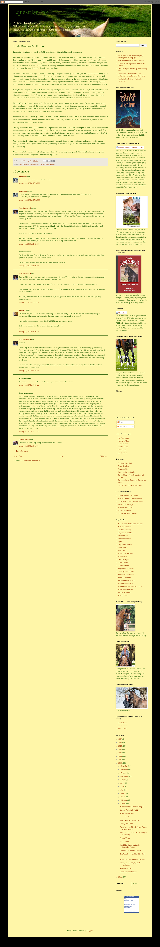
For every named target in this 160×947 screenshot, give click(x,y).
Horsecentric (122, 556)
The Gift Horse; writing (47, 164)
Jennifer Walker (123, 441)
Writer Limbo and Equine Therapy (132, 859)
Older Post (104, 456)
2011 (120, 756)
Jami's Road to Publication (129, 820)
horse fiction (128, 906)
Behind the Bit (123, 535)
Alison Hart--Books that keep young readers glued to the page (130, 56)
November (124, 769)
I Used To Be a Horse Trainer (130, 850)
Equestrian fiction (129, 904)
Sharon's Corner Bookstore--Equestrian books (132, 481)
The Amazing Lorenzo (126, 507)
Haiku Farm (122, 547)
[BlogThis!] (47, 161)
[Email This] (44, 161)
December (124, 766)
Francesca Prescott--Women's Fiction (131, 60)
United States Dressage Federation (130, 485)
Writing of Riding (124, 592)
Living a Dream (123, 565)
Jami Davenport (24, 164)
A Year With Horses (125, 527)
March (123, 797)
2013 (120, 749)
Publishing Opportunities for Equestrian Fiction (130, 846)
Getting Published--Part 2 (129, 810)
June (122, 786)
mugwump (23, 176)
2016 (120, 739)
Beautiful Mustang (124, 530)
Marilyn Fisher (123, 447)
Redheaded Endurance (126, 574)
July (122, 783)
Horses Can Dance (124, 510)
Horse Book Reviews (125, 553)
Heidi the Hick (24, 439)
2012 (120, 752)
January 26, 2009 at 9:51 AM (29, 431)
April (122, 793)
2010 (120, 759)
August (123, 779)
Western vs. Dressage (125, 504)
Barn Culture (124, 841)
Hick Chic (121, 550)
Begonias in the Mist (125, 533)
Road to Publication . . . (128, 813)
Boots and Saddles (124, 538)
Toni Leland (122, 728)
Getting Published (126, 823)
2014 (120, 746)
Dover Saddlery (123, 466)
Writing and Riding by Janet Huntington (130, 864)
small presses (34, 164)
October (123, 773)
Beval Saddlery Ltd (125, 463)
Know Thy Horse (126, 817)
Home (61, 456)
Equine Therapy (125, 838)
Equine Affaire (123, 469)
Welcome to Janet (126, 868)
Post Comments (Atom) (31, 460)
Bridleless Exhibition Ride (127, 513)
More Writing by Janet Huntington (132, 806)
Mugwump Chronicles (126, 568)
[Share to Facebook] (51, 161)
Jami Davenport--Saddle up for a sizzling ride (132, 69)
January (123, 803)
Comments (123, 426)
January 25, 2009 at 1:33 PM (29, 244)
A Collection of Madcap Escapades (130, 524)
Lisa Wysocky (123, 444)
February (123, 800)
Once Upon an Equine (126, 571)
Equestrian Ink (30, 12)
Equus (120, 541)
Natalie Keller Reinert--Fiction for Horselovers (130, 80)
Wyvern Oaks (122, 595)
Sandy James (122, 453)
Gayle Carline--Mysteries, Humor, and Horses (131, 64)
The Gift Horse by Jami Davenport (130, 498)
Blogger (89, 930)
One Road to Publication (128, 872)
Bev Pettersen (123, 723)
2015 (120, 742)
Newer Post (18, 456)
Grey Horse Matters (125, 544)
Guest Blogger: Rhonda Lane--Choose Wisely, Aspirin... (133, 828)
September (124, 776)
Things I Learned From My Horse (130, 586)
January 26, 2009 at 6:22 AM (29, 385)
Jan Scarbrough (123, 438)
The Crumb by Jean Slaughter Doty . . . (133, 855)
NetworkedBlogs (129, 896)
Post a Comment (22, 451)
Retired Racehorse (124, 577)
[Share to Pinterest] (54, 161)
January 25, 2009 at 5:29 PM (29, 266)
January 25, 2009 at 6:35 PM (29, 370)
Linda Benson (123, 562)
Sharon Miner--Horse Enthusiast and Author (131, 476)
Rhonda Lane (122, 450)
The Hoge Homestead (125, 583)
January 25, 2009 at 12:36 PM (29, 183)
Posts (121, 422)
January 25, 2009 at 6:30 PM (29, 331)
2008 (120, 877)
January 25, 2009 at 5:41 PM (29, 302)
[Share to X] (49, 161)
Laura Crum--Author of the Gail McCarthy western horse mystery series (132, 74)
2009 (120, 763)
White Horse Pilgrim (125, 589)
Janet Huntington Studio (126, 472)
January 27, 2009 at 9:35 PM (29, 446)
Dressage (127, 907)
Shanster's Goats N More (126, 580)
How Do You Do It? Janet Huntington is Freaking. (133, 833)
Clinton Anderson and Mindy (128, 495)
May (122, 790)
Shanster (22, 310)
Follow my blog (131, 911)
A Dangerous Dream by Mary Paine (130, 501)
